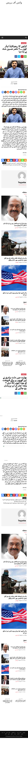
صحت (15, 733)
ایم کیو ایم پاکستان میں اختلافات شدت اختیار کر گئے (18, 351)
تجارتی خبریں (19, 732)
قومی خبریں (23, 43)
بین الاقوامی (13, 732)
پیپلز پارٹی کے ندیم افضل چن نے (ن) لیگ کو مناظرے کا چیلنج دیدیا (15, 224)
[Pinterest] (22, 56)
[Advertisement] (14, 21)
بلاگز (6, 733)
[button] (26, 37)
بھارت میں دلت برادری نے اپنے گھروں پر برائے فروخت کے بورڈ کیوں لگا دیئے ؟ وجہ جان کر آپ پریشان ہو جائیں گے (7, 364)
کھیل (12, 733)
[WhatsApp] (25, 56)
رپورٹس (16, 262)
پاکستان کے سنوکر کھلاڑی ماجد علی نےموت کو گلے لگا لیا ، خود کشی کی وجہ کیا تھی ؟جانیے (20, 364)
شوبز (9, 733)
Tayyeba (15, 83)
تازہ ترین (16, 227)
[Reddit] (8, 92)
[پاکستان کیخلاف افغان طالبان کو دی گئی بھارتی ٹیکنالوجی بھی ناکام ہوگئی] (14, 243)
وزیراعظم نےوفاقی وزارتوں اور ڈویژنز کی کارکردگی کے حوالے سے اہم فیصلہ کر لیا (17, 340)
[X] (5, 92)
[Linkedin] (10, 92)
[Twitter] (19, 56)
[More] (24, 92)
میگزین (18, 733)
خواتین (22, 733)
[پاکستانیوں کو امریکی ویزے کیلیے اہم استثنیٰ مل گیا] (14, 278)
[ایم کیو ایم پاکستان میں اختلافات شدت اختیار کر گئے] (5, 352)
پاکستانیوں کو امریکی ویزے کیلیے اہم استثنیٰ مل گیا (15, 294)
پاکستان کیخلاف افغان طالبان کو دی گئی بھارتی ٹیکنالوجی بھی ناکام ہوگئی (15, 259)
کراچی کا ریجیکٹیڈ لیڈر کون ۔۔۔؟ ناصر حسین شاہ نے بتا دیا (16, 163)
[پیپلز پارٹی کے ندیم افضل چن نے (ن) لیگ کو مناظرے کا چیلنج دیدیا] (14, 208)
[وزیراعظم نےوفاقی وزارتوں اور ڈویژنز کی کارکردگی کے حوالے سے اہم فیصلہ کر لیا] (5, 341)
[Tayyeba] (12, 84)
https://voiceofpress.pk (22, 184)
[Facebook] (16, 56)
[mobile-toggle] (2, 37)
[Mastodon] (16, 92)
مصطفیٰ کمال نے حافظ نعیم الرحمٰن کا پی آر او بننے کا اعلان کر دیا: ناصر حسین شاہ (15, 165)
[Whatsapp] (21, 92)
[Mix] (18, 92)
